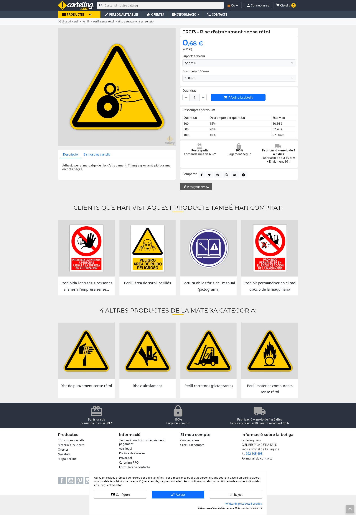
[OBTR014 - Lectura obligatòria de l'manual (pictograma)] (208, 248)
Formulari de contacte (134, 467)
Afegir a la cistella (238, 97)
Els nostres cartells (97, 154)
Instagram (88, 480)
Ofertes (63, 449)
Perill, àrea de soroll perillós (147, 282)
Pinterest (79, 480)
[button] (258, 5)
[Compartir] (201, 174)
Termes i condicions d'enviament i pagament (142, 442)
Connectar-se (189, 440)
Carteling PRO (129, 462)
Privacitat (125, 458)
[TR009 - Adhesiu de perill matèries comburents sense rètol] (269, 351)
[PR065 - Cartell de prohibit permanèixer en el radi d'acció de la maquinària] (269, 248)
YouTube (71, 480)
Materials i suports (71, 445)
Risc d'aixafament (147, 385)
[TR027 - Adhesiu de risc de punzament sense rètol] (86, 351)
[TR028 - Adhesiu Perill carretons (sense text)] (208, 351)
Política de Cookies (132, 453)
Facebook (62, 480)
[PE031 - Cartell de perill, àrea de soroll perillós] (147, 248)
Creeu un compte (192, 445)
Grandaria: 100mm (195, 71)
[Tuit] (209, 174)
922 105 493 (254, 454)
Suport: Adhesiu (193, 56)
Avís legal (125, 449)
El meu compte (195, 434)
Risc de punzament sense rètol (86, 385)
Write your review (197, 187)
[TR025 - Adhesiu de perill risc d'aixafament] (147, 351)
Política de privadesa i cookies (243, 503)
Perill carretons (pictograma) (208, 385)
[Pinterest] (218, 174)
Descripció (70, 154)
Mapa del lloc (67, 459)
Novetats (64, 454)
